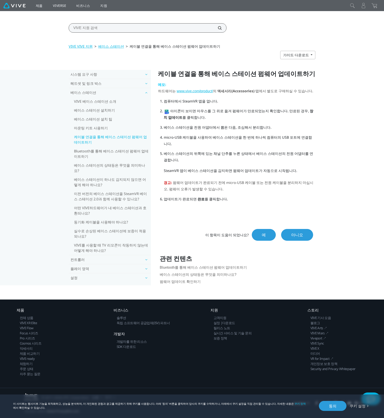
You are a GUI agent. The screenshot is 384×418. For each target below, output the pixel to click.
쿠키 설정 (358, 405)
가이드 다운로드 (296, 55)
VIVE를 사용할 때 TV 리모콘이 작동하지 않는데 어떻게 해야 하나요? (111, 248)
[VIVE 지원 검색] (217, 28)
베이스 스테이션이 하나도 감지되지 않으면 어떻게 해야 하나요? (110, 182)
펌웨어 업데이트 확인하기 (180, 282)
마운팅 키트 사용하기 (91, 128)
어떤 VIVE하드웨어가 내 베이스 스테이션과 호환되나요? (110, 210)
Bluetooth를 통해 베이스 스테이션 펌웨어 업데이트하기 (111, 154)
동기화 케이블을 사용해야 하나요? (101, 222)
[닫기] (352, 5)
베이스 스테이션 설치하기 (94, 110)
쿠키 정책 (300, 404)
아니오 (297, 234)
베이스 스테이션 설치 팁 (93, 119)
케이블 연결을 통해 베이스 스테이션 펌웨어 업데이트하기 (110, 139)
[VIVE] (14, 5)
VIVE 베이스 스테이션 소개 (95, 101)
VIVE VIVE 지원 (81, 46)
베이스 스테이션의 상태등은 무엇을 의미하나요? (109, 168)
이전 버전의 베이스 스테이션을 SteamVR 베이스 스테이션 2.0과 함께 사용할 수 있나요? (110, 196)
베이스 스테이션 (111, 46)
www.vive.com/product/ (195, 91)
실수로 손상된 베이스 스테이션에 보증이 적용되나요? (110, 234)
